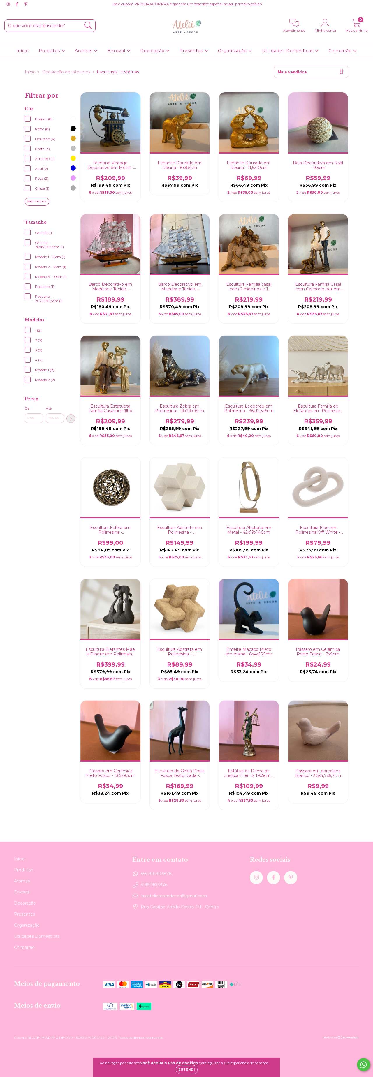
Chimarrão (340, 50)
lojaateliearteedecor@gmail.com (174, 895)
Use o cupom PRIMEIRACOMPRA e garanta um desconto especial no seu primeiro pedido (187, 4)
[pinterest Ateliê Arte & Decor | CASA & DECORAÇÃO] (26, 4)
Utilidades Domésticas (288, 50)
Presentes (192, 50)
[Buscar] (88, 25)
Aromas (84, 50)
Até (49, 408)
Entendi (186, 1069)
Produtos (50, 50)
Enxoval (117, 50)
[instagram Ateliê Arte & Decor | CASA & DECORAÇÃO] (8, 4)
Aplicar (70, 418)
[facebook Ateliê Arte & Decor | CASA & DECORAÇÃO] (17, 4)
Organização (233, 50)
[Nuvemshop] (341, 1038)
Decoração (153, 50)
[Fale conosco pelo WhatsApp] (363, 1064)
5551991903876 (156, 873)
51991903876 (154, 884)
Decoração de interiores (66, 72)
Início (22, 50)
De (27, 408)
